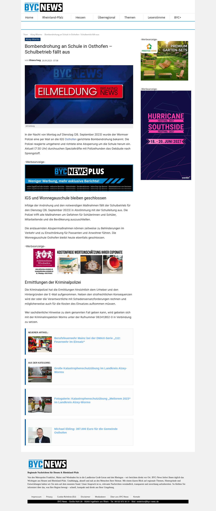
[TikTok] (49, 25)
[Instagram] (33, 25)
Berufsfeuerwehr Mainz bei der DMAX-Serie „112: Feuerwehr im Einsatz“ (87, 340)
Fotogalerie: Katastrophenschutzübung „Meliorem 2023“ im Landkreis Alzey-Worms (92, 400)
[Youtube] (65, 25)
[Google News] (73, 25)
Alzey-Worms (36, 34)
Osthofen (71, 139)
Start (26, 34)
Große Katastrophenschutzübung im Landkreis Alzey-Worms (90, 370)
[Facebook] (25, 25)
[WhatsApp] (57, 25)
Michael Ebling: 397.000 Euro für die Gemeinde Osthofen (85, 430)
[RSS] (41, 25)
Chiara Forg (35, 60)
